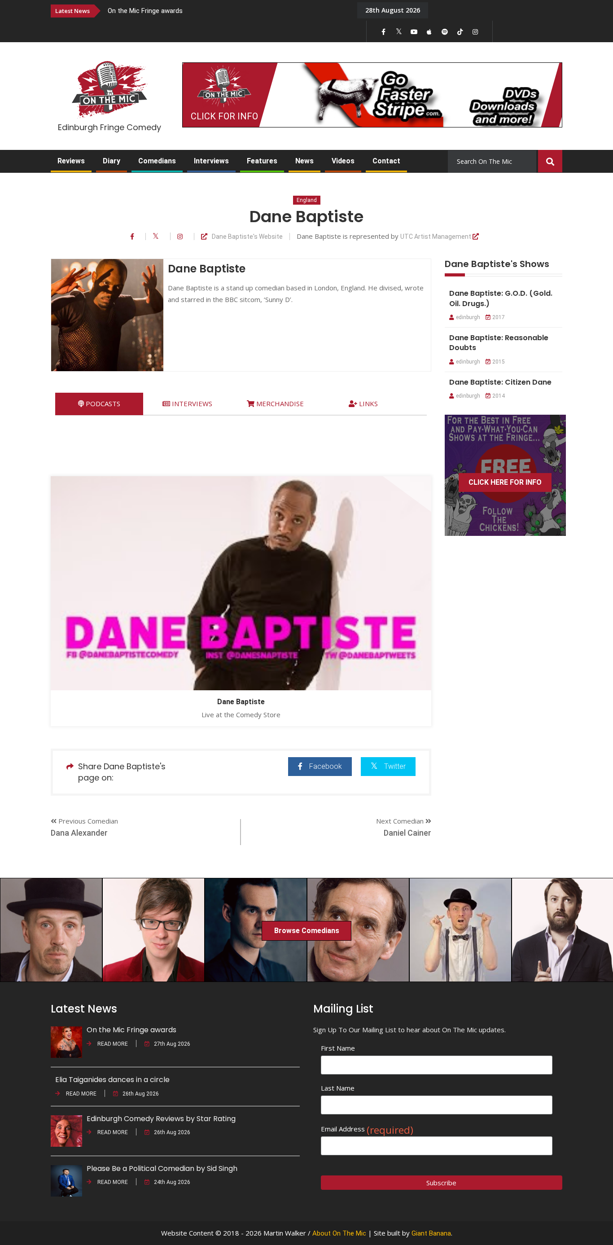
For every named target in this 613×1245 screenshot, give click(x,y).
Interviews (211, 161)
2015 (498, 362)
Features (262, 161)
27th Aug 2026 (172, 1044)
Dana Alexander (79, 832)
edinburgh (468, 317)
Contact (386, 161)
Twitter (395, 766)
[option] (226, 10)
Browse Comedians (306, 930)
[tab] (99, 404)
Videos (343, 161)
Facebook (325, 766)
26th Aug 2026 (141, 1094)
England (307, 200)
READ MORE (112, 1044)
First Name (338, 1047)
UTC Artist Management (436, 236)
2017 (498, 317)
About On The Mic (339, 1233)
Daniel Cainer (407, 832)
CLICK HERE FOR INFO (505, 482)
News (304, 161)
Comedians (157, 161)
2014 (498, 396)
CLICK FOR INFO (224, 116)
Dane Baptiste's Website (247, 236)
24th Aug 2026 (172, 1182)
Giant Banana (431, 1233)
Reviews (71, 161)
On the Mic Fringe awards (145, 11)
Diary (111, 161)
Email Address (367, 1129)
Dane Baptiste (241, 701)
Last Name (338, 1087)
